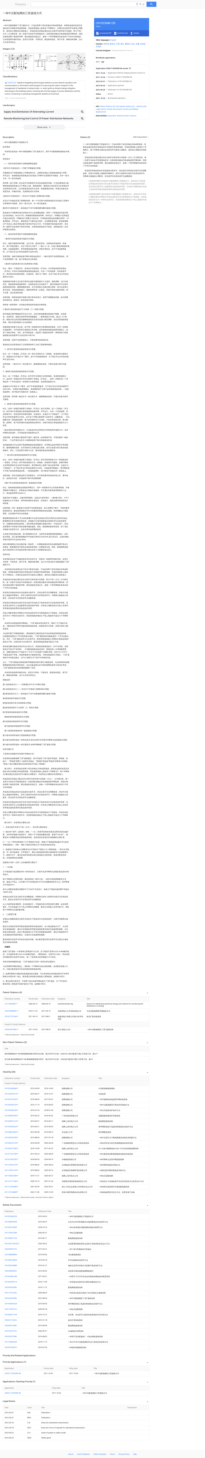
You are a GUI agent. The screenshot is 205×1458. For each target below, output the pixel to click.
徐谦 (137, 44)
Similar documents (114, 109)
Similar (136, 33)
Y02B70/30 (11, 83)
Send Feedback (83, 1454)
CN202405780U (11, 1029)
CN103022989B (11, 1265)
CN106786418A (11, 1276)
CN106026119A (11, 1315)
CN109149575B (11, 1159)
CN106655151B (11, 1143)
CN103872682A (11, 1260)
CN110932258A (11, 1176)
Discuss (133, 116)
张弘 (133, 44)
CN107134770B (11, 1154)
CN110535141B (11, 1170)
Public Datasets (100, 1454)
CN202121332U (11, 1320)
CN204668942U (11, 1271)
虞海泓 (112, 44)
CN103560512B (11, 1105)
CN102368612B (11, 1216)
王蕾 (118, 44)
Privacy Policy (124, 1454)
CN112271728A (11, 1181)
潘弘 (122, 44)
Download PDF (105, 33)
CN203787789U (11, 1336)
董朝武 (127, 44)
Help (135, 1454)
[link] (44, 88)
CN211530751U (11, 1309)
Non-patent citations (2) (125, 106)
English (113, 40)
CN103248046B (11, 1088)
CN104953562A (11, 1127)
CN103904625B (11, 1110)
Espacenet (112, 116)
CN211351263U (11, 1293)
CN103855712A (11, 1121)
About (70, 1454)
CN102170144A (11, 1016)
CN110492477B (11, 1165)
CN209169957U (11, 1347)
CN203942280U (11, 1287)
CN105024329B (11, 1137)
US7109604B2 (10, 1004)
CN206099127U (11, 1249)
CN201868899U (11, 1011)
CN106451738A (11, 1148)
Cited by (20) (141, 106)
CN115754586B (11, 1192)
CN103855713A (11, 1238)
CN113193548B (11, 1187)
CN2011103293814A (13, 1373)
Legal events (101, 109)
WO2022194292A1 (12, 1244)
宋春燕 (143, 44)
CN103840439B (11, 1222)
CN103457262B (11, 1099)
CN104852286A (11, 1132)
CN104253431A (11, 1094)
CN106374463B (11, 1227)
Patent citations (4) (107, 106)
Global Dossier (123, 116)
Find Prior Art (122, 33)
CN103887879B (11, 1116)
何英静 (98, 46)
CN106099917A (11, 1282)
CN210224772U (11, 1331)
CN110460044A (11, 1342)
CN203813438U (11, 1325)
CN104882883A (11, 1254)
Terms (112, 1454)
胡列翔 (106, 44)
